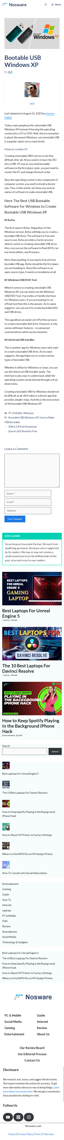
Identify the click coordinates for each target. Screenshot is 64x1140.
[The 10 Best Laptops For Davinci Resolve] (32, 658)
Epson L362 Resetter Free (22, 431)
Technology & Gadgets (15, 942)
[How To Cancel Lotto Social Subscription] (6, 866)
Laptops (6, 910)
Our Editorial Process (32, 1054)
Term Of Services (44, 1134)
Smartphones (9, 931)
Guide (5, 894)
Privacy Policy (25, 1134)
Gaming (6, 889)
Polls (5, 921)
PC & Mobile (15, 413)
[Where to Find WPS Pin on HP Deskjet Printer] (6, 847)
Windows (28, 413)
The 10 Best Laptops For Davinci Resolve (26, 668)
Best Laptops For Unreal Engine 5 (20, 773)
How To (6, 899)
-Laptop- (6, 620)
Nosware (18, 4)
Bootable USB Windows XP (23, 417)
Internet (6, 905)
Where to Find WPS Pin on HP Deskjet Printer (27, 854)
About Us (43, 1034)
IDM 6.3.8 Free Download (22, 426)
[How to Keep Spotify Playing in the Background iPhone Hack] (32, 713)
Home (11, 1134)
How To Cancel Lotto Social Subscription (24, 873)
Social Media (9, 936)
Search (6, 745)
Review (14, 620)
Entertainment (8, 735)
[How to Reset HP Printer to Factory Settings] (6, 828)
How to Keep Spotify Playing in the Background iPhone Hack (30, 726)
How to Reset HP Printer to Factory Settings (27, 835)
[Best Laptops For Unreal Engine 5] (32, 603)
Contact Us (32, 1060)
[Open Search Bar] (45, 4)
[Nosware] (4, 4)
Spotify (19, 735)
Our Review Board (32, 1048)
